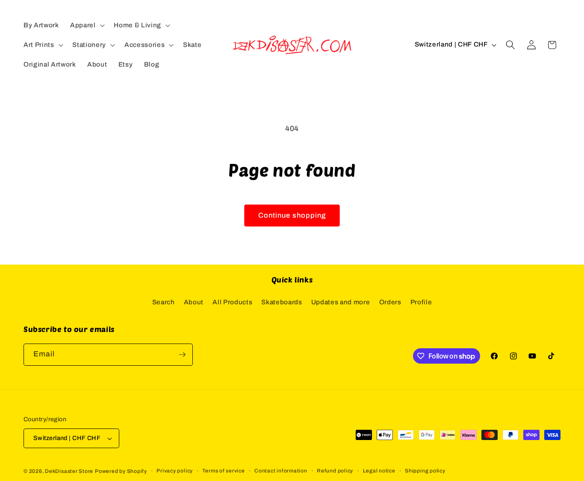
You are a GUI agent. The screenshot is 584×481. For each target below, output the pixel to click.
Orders (390, 302)
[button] (87, 25)
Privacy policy (174, 471)
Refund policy (335, 471)
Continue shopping (292, 215)
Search (163, 302)
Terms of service (223, 471)
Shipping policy (425, 471)
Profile (421, 302)
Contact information (280, 471)
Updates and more (340, 302)
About (194, 302)
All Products (232, 302)
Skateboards (281, 302)
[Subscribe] (182, 355)
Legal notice (379, 471)
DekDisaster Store (69, 471)
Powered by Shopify (121, 471)
